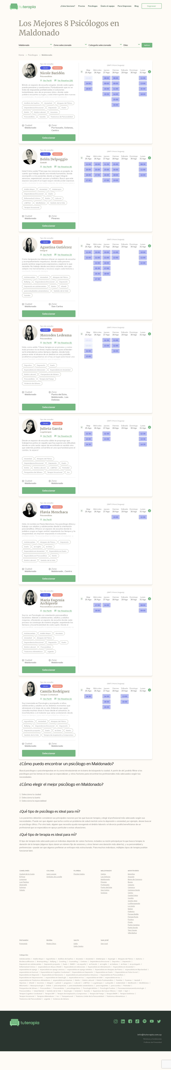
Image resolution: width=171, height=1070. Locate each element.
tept (126, 991)
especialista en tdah (94, 977)
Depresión (126, 961)
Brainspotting (42, 961)
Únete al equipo (107, 6)
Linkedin (123, 1021)
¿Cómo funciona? (67, 6)
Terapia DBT (50, 994)
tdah (120, 991)
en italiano (114, 964)
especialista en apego (28, 969)
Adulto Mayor (38, 959)
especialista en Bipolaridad (136, 969)
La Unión (131, 906)
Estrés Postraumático (105, 980)
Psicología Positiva (107, 988)
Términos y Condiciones (152, 1039)
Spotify (144, 1021)
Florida (77, 871)
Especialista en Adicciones (74, 967)
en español (81, 964)
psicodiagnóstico (73, 988)
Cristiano (83, 961)
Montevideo (133, 871)
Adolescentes (24, 959)
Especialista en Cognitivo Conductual (55, 972)
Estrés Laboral (88, 980)
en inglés (103, 964)
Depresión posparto (52, 964)
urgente (47, 999)
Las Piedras (24, 882)
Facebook (130, 1021)
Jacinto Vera (132, 901)
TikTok (137, 1021)
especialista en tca (76, 977)
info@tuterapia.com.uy (149, 1034)
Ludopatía (109, 983)
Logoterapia (97, 983)
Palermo (131, 911)
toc (58, 996)
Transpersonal (67, 996)
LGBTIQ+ (86, 983)
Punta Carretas (134, 925)
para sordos (116, 986)
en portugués (135, 964)
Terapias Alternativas (45, 996)
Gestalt (137, 980)
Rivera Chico (51, 944)
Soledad (78, 991)
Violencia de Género (61, 999)
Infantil (31, 983)
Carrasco (131, 887)
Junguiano (68, 983)
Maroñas (131, 874)
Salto (76, 940)
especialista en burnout (28, 972)
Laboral (77, 983)
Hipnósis (22, 983)
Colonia (50, 871)
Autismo (139, 959)
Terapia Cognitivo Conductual (30, 994)
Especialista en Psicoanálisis (112, 975)
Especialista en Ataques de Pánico (109, 969)
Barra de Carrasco (135, 879)
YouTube (151, 1021)
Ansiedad (89, 959)
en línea (124, 964)
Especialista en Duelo (104, 972)
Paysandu (23, 940)
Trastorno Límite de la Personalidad (90, 996)
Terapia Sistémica (127, 994)
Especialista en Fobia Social (126, 972)
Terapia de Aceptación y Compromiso (72, 994)
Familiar (119, 980)
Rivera (49, 940)
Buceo (130, 882)
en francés (93, 964)
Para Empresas (124, 6)
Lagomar (23, 879)
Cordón (131, 898)
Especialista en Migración (29, 975)
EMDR (72, 964)
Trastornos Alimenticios (115, 996)
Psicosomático (25, 991)
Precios (81, 6)
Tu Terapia (22, 7)
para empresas (60, 986)
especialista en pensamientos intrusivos (82, 975)
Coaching (62, 961)
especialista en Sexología (56, 977)
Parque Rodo (133, 917)
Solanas (104, 893)
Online (48, 986)
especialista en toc (112, 977)
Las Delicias (105, 877)
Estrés (77, 980)
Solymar (22, 887)
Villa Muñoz (132, 933)
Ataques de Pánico (125, 959)
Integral (50, 983)
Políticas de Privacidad (153, 1042)
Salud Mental (39, 991)
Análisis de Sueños (65, 959)
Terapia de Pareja (97, 994)
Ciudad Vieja (133, 895)
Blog (136, 6)
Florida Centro (79, 874)
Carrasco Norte (134, 890)
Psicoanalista (58, 988)
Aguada (131, 877)
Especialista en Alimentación (99, 967)
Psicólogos (92, 6)
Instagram (115, 1021)
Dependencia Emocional (99, 961)
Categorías (23, 955)
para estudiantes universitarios (81, 986)
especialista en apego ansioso (52, 969)
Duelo (65, 964)
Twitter (159, 1021)
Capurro (131, 885)
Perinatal (126, 986)
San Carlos (105, 890)
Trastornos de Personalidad (30, 999)
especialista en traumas (62, 980)
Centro (103, 874)
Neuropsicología (36, 986)
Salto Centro (78, 946)
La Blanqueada (134, 903)
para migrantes (102, 986)
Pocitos (131, 919)
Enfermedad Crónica (27, 967)
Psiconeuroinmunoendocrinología (131, 988)
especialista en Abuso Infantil (49, 967)
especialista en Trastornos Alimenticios (34, 980)
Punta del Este (106, 887)
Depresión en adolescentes (30, 964)
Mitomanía (23, 986)
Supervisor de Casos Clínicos (104, 991)
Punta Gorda (133, 927)
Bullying (53, 961)
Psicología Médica (90, 988)
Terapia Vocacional (26, 996)
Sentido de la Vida (54, 991)
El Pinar (22, 877)
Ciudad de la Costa (26, 874)
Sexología (68, 991)
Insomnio (40, 983)
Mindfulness (144, 983)
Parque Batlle (133, 914)
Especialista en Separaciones (31, 977)
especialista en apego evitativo (79, 969)
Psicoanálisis (45, 988)
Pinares (104, 882)
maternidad (120, 983)
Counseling (73, 961)
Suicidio (87, 991)
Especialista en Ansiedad (123, 967)
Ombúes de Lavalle (54, 877)
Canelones (24, 871)
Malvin (130, 909)
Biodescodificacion (26, 961)
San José (104, 940)
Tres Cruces (132, 930)
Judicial (58, 983)
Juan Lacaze (51, 874)
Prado (130, 922)
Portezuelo (105, 885)
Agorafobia (50, 959)
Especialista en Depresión (82, 972)
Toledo (22, 890)
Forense (128, 980)
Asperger (111, 959)
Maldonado (106, 871)
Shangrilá (23, 885)
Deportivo (116, 961)
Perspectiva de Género (28, 988)
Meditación (132, 983)
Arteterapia (100, 959)
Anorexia (79, 959)
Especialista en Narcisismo (52, 975)
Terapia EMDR (111, 994)
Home (21, 55)
